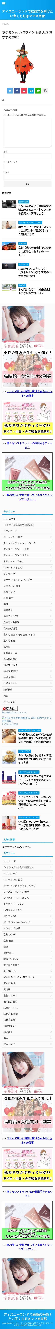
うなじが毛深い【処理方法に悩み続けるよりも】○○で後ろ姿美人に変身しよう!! (34, 209)
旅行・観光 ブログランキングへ (14, 712)
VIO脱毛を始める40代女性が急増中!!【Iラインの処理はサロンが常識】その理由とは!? (35, 738)
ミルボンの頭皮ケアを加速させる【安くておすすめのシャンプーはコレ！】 (34, 780)
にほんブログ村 (10, 724)
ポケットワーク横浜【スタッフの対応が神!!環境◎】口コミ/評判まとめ (34, 230)
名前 (5, 151)
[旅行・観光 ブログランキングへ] (10, 709)
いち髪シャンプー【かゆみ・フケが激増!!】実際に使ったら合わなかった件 (34, 825)
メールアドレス (10, 162)
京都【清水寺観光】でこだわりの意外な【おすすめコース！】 (34, 251)
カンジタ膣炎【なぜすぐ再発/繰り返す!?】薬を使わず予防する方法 (35, 759)
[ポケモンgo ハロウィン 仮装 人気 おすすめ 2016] (31, 90)
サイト (6, 172)
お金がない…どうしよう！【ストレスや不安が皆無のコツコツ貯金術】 (34, 272)
